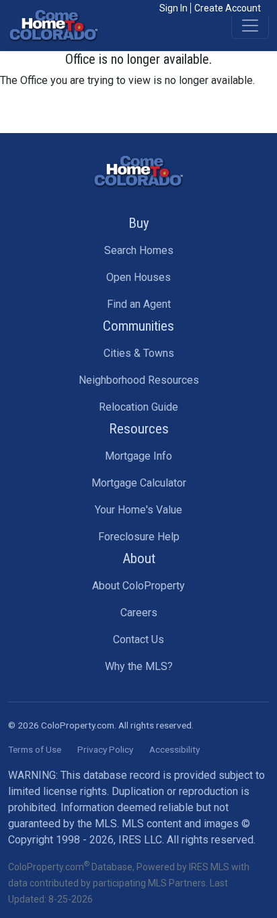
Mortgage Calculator (138, 482)
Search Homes (138, 250)
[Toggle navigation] (250, 25)
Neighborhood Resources (139, 380)
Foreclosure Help (139, 536)
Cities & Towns (139, 353)
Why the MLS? (139, 666)
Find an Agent (139, 304)
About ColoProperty (138, 585)
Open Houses (138, 277)
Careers (138, 612)
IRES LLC (140, 839)
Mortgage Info (138, 456)
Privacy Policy (105, 749)
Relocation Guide (138, 407)
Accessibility (174, 749)
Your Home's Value (138, 509)
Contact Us (138, 639)
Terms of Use (34, 749)
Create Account (227, 8)
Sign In (173, 8)
